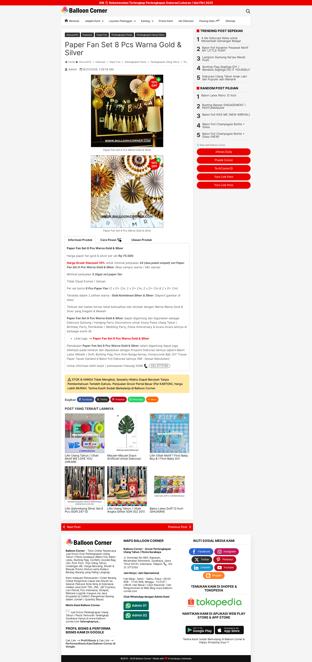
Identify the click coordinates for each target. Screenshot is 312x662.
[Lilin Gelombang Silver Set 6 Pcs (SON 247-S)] (85, 486)
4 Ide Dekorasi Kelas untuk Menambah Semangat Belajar (221, 39)
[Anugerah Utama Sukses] (219, 606)
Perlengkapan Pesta (122, 34)
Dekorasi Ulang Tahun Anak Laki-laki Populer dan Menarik (225, 78)
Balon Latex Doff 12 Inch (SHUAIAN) (166, 510)
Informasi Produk (80, 240)
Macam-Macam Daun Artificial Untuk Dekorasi (124, 457)
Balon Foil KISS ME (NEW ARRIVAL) (226, 114)
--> (118, 338)
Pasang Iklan (207, 20)
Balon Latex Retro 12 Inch (218, 95)
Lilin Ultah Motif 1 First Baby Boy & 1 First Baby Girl (169, 457)
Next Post (74, 527)
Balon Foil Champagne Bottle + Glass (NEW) (223, 135)
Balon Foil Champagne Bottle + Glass (223, 125)
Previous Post (177, 527)
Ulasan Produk (141, 240)
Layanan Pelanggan (120, 20)
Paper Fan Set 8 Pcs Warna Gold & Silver (123, 48)
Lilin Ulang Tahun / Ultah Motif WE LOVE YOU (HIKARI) (82, 459)
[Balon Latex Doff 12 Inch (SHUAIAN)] (169, 486)
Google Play (202, 631)
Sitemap (230, 20)
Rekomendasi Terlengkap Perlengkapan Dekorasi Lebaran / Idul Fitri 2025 (156, 3)
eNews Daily (224, 151)
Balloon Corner (143, 658)
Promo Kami (166, 20)
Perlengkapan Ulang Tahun (150, 34)
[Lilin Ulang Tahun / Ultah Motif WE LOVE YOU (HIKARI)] (85, 433)
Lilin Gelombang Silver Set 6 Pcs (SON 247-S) (84, 510)
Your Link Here (223, 176)
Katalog (145, 20)
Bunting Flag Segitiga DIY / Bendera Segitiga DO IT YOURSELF (226, 68)
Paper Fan (102, 34)
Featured (87, 34)
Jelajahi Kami (92, 20)
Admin (72, 69)
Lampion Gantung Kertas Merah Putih (223, 58)
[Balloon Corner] (84, 11)
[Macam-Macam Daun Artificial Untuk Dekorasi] (127, 433)
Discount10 (72, 34)
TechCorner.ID (223, 168)
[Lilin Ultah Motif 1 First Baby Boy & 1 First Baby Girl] (169, 433)
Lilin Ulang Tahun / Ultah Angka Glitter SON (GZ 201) (126, 510)
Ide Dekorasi (186, 20)
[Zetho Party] (191, 606)
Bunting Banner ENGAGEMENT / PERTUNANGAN (224, 106)
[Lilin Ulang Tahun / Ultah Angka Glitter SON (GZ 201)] (127, 486)
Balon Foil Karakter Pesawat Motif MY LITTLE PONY (225, 49)
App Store (232, 631)
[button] (152, 399)
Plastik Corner (224, 160)
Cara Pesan (108, 240)
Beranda (73, 20)
